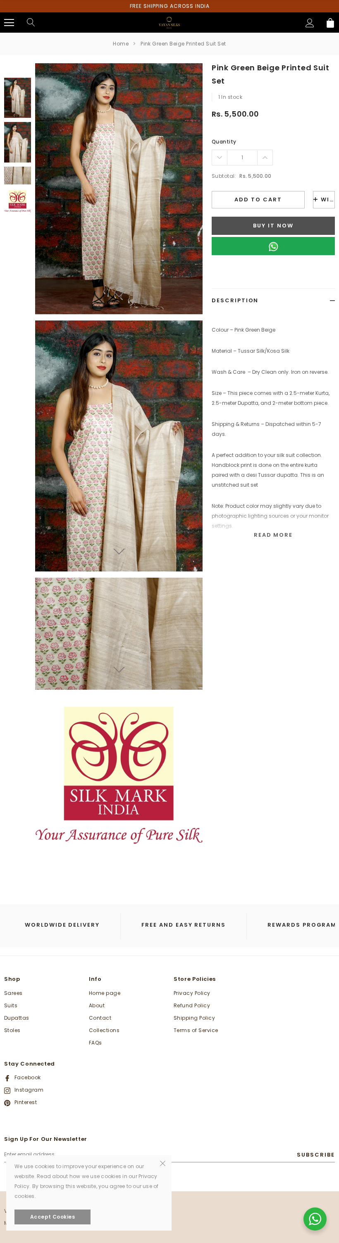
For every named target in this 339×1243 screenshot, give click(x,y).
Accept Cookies (52, 1216)
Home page (104, 993)
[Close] (162, 1163)
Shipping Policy (194, 1017)
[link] (17, 98)
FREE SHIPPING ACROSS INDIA (170, 6)
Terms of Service (196, 1030)
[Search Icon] (31, 23)
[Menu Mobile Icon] (9, 23)
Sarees (13, 993)
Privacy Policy (192, 993)
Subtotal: (224, 175)
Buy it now (273, 225)
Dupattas (16, 1017)
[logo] (169, 22)
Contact (100, 1017)
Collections (104, 1030)
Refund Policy (192, 1005)
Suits (10, 1005)
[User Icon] (310, 23)
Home (121, 43)
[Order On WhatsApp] (273, 246)
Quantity (224, 141)
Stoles (12, 1030)
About (97, 1005)
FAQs (95, 1042)
